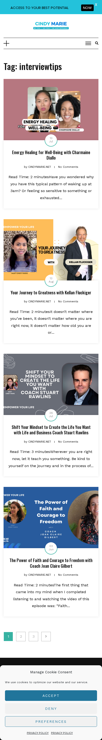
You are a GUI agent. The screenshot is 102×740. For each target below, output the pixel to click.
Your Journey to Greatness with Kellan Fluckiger (51, 292)
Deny (51, 709)
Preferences (51, 721)
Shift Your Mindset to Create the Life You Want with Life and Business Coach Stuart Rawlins (51, 430)
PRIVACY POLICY (38, 733)
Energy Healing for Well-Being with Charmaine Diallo (51, 155)
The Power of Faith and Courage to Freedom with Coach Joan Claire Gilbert (51, 563)
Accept (51, 696)
